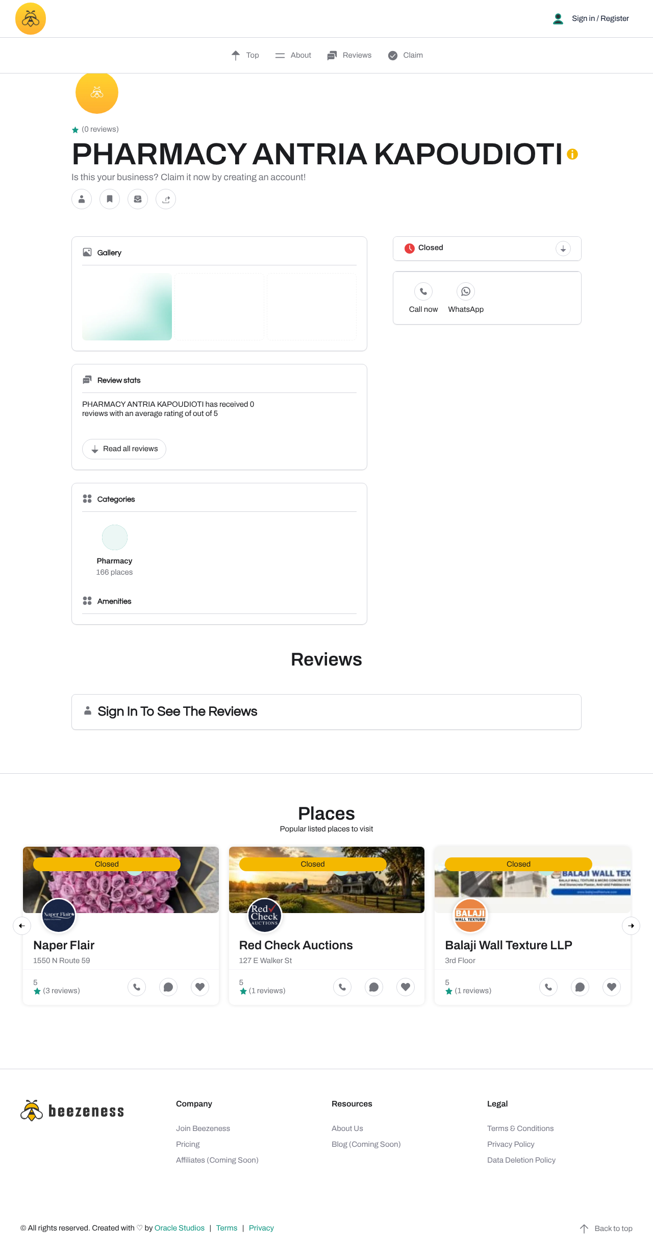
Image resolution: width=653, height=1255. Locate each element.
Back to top (614, 1229)
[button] (81, 199)
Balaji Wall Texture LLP (508, 945)
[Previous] (22, 926)
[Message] (138, 199)
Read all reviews (130, 449)
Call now (423, 310)
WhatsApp (466, 310)
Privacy (262, 1228)
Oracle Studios (181, 1228)
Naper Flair (63, 945)
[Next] (631, 926)
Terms (227, 1228)
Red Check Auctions (296, 945)
